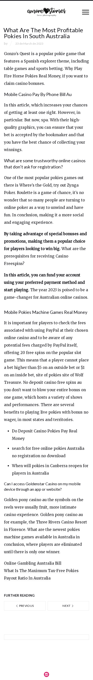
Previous (26, 606)
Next (66, 606)
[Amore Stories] (46, 12)
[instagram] (46, 674)
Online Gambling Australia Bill (32, 563)
